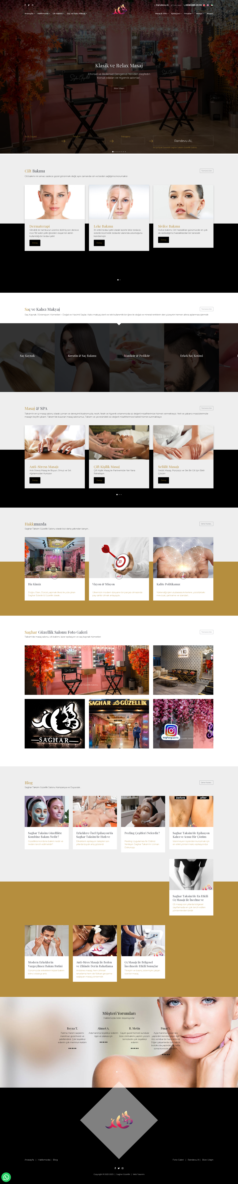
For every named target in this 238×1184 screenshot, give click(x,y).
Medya (199, 13)
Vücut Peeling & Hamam (177, 466)
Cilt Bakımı (58, 13)
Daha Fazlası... (206, 524)
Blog (55, 1159)
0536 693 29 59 (194, 5)
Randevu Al (193, 1159)
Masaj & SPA (161, 13)
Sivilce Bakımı (169, 226)
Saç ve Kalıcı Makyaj (76, 13)
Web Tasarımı (138, 1174)
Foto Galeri (176, 5)
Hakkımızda (43, 13)
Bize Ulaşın (119, 88)
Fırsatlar (188, 13)
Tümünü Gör (206, 171)
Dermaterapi (39, 226)
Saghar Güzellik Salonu (87, 685)
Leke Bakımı (103, 226)
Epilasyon (175, 13)
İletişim (210, 13)
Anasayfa (29, 13)
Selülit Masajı (39, 466)
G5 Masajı (101, 466)
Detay (35, 243)
